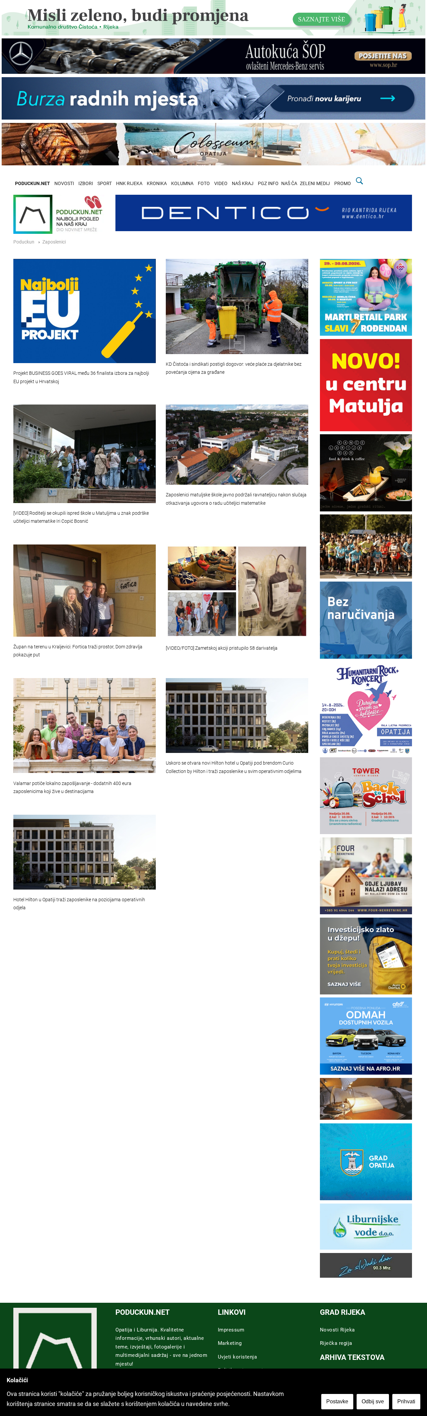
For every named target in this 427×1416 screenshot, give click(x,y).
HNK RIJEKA (129, 183)
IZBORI (85, 183)
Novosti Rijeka (337, 1330)
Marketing (230, 1343)
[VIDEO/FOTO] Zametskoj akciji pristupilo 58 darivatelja (222, 648)
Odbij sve (373, 1401)
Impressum (231, 1330)
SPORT (104, 183)
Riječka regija (336, 1343)
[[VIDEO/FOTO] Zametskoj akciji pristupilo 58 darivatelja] (237, 591)
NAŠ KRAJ (243, 183)
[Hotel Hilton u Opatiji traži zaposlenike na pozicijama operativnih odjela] (84, 852)
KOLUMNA (182, 183)
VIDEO (221, 183)
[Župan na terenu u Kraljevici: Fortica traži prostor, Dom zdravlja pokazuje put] (84, 590)
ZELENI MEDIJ (315, 183)
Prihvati (406, 1401)
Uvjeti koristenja (237, 1357)
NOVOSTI (64, 183)
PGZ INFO (268, 183)
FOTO (204, 183)
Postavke (337, 1401)
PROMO (342, 183)
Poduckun (23, 242)
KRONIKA (157, 183)
